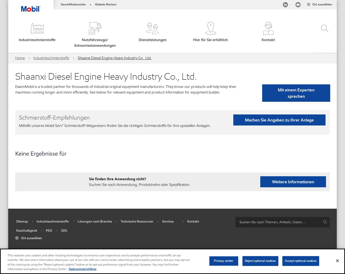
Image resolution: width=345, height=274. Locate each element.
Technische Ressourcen (137, 221)
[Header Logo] (31, 6)
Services (168, 221)
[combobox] (282, 222)
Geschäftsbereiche (73, 4)
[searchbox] (277, 222)
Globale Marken (105, 4)
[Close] (337, 260)
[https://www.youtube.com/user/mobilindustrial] (298, 5)
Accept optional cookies (301, 261)
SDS (64, 230)
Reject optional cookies (260, 261)
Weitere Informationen (293, 181)
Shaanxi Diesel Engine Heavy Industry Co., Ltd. (115, 57)
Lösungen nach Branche (95, 221)
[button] (37, 35)
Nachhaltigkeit (26, 230)
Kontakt (193, 221)
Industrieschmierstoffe (51, 57)
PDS (49, 230)
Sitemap (22, 221)
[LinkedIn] (285, 5)
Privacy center (223, 261)
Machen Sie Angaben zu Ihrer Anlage (279, 120)
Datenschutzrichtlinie (82, 269)
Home (20, 57)
